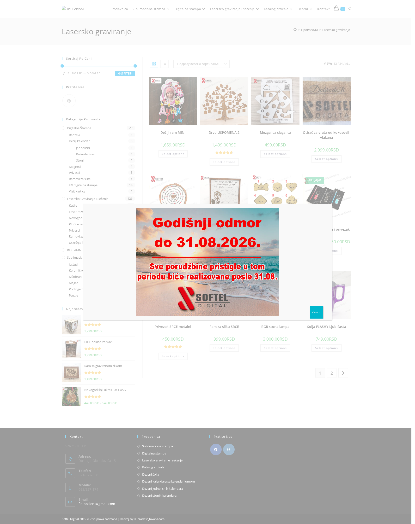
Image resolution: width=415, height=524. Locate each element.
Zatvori (316, 312)
